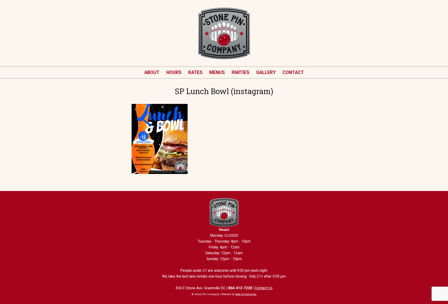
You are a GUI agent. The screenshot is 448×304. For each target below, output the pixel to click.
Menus (217, 72)
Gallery (266, 72)
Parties (240, 72)
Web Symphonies (245, 294)
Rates (195, 72)
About (151, 72)
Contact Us (264, 288)
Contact (293, 72)
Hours (173, 72)
